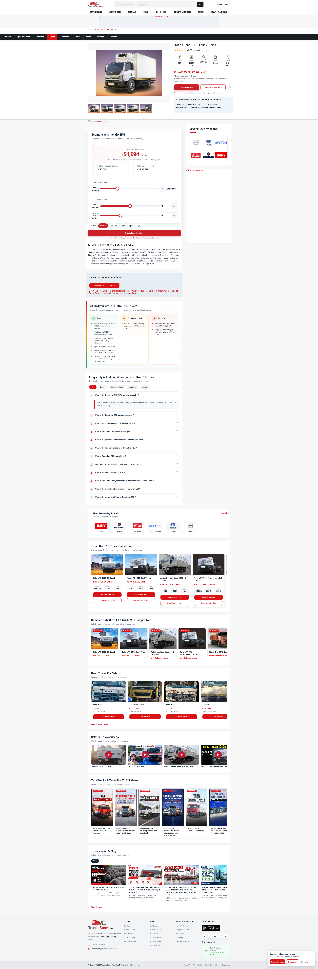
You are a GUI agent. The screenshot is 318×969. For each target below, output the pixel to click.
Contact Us (226, 965)
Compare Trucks (130, 930)
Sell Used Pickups (182, 941)
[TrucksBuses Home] (100, 924)
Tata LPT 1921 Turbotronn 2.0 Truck (216, 767)
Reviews (113, 37)
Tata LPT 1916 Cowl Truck (139, 578)
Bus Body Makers (156, 941)
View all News (97, 907)
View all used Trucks (100, 725)
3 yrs (123, 226)
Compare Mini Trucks (183, 930)
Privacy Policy (198, 965)
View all (225, 513)
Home (90, 29)
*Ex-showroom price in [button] (185, 76)
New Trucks (99, 29)
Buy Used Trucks (130, 937)
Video (88, 37)
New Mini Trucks (182, 926)
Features (40, 37)
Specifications (23, 37)
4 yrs (131, 226)
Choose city (292, 962)
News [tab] (95, 861)
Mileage (100, 37)
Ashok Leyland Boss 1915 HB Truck (178, 767)
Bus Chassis (154, 934)
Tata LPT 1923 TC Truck (104, 578)
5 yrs (138, 226)
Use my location (277, 962)
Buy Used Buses (155, 937)
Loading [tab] (132, 387)
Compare (64, 37)
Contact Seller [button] (108, 716)
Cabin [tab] (144, 387)
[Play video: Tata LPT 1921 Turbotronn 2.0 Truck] (218, 755)
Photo (77, 37)
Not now (304, 962)
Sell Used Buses (155, 945)
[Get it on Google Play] (211, 928)
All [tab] (93, 387)
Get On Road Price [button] (107, 594)
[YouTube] (215, 936)
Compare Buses (155, 930)
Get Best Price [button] (187, 87)
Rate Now (205, 50)
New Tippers (128, 934)
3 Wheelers (180, 934)
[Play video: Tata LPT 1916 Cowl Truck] (145, 755)
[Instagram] (220, 936)
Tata (107, 29)
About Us (187, 965)
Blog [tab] (103, 861)
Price (52, 37)
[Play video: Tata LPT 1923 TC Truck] (108, 755)
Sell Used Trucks (130, 941)
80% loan (103, 226)
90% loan (114, 226)
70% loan (92, 226)
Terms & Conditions (212, 965)
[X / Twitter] (204, 936)
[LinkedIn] (226, 936)
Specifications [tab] (117, 387)
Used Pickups (181, 937)
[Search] (200, 4)
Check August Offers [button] (213, 87)
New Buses (154, 926)
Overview (7, 37)
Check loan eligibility (134, 233)
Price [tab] (102, 387)
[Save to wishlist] (230, 86)
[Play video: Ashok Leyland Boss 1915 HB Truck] (181, 755)
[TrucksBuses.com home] (95, 4)
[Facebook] (209, 936)
